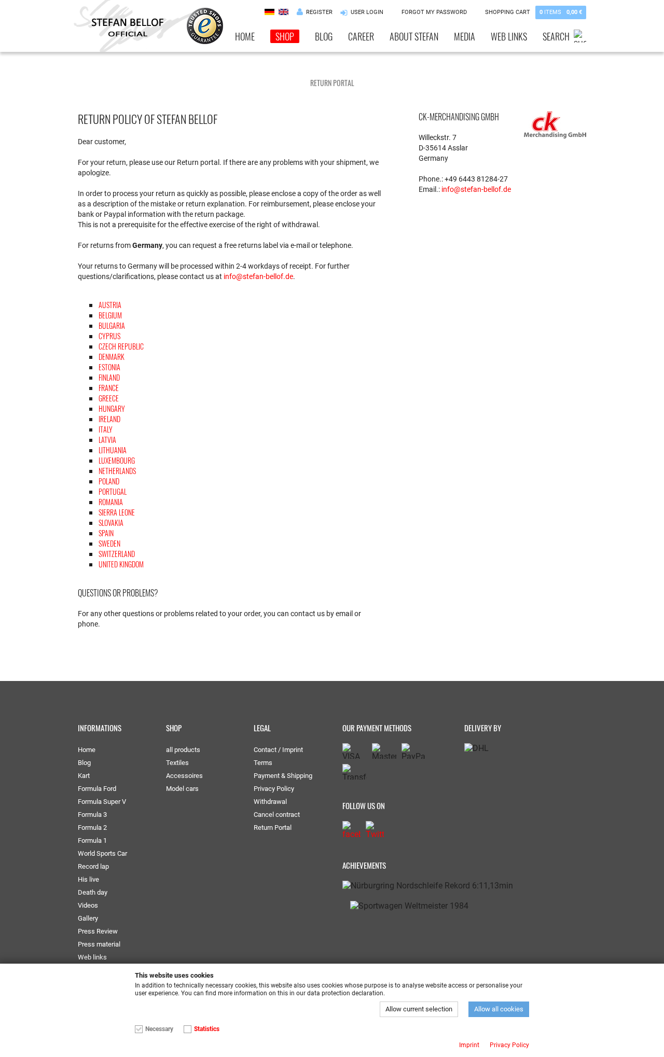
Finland (109, 377)
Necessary (159, 1029)
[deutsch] (269, 12)
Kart (84, 776)
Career (361, 36)
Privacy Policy (274, 788)
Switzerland (117, 553)
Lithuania (113, 449)
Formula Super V (102, 801)
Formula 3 (92, 814)
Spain (106, 532)
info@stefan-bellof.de (258, 276)
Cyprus (109, 335)
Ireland (109, 418)
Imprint (469, 1045)
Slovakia (111, 522)
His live (88, 879)
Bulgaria (112, 325)
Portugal (113, 491)
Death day (92, 892)
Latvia (107, 439)
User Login (367, 12)
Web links (509, 36)
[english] (283, 12)
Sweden (109, 543)
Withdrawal (270, 801)
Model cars (182, 788)
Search (556, 36)
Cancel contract (277, 814)
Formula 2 (92, 827)
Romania (111, 501)
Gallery (88, 918)
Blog (324, 36)
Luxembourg (117, 460)
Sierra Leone (117, 512)
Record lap (93, 866)
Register (319, 12)
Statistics (206, 1029)
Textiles (177, 763)
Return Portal (273, 827)
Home (245, 36)
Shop (284, 36)
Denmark (112, 356)
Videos (88, 905)
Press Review (98, 931)
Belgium (110, 315)
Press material (99, 944)
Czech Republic (121, 346)
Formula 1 (92, 840)
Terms (263, 763)
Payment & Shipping (283, 776)
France (109, 387)
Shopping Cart (533, 12)
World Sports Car (102, 853)
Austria (110, 304)
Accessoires (184, 776)
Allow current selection (418, 1009)
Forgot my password (434, 12)
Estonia (109, 366)
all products (183, 750)
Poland (109, 481)
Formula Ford (97, 788)
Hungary (112, 408)
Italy (106, 429)
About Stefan (414, 36)
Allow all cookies (498, 1009)
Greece (109, 398)
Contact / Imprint (278, 750)
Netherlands (117, 470)
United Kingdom (121, 564)
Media (464, 36)
